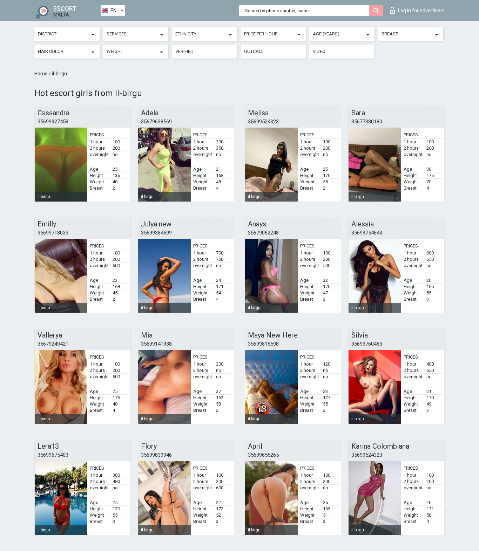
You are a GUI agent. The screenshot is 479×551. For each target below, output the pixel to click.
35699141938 (156, 344)
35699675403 (53, 455)
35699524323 (263, 121)
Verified (184, 51)
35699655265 (263, 455)
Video (319, 51)
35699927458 (53, 121)
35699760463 (366, 344)
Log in (421, 10)
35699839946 (156, 455)
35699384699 (156, 233)
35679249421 (53, 344)
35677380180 (366, 121)
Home (41, 73)
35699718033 (53, 233)
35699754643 (366, 233)
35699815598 (263, 344)
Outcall (254, 51)
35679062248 (263, 233)
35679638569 (156, 121)
